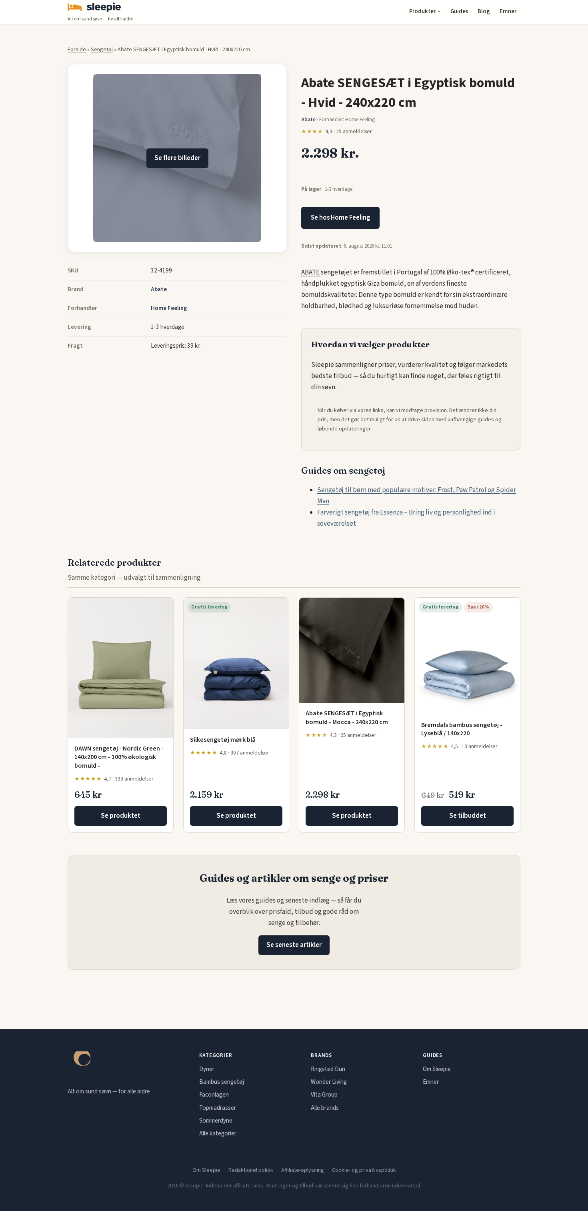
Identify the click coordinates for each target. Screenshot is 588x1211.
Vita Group (324, 1094)
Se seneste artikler (294, 945)
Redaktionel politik (250, 1170)
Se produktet (120, 816)
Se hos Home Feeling (340, 217)
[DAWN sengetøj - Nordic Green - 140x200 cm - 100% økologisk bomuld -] (120, 668)
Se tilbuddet (467, 816)
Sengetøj (102, 50)
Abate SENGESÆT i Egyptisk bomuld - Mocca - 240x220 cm (347, 718)
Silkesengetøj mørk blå (223, 739)
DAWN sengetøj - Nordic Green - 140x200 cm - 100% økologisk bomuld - (119, 757)
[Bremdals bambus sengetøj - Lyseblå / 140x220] (467, 656)
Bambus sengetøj (221, 1081)
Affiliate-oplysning (302, 1170)
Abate (159, 289)
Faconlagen (214, 1094)
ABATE (310, 272)
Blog (484, 11)
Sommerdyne (215, 1120)
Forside (77, 50)
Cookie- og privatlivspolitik (364, 1170)
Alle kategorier (217, 1133)
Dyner (206, 1069)
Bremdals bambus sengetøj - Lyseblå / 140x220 (461, 729)
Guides (459, 11)
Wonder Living (329, 1081)
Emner (508, 11)
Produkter (422, 11)
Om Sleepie (437, 1069)
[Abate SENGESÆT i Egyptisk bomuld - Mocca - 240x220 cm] (351, 650)
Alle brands (325, 1107)
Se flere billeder (177, 158)
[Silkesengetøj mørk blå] (236, 663)
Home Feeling (169, 308)
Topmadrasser (217, 1107)
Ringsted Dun (328, 1069)
